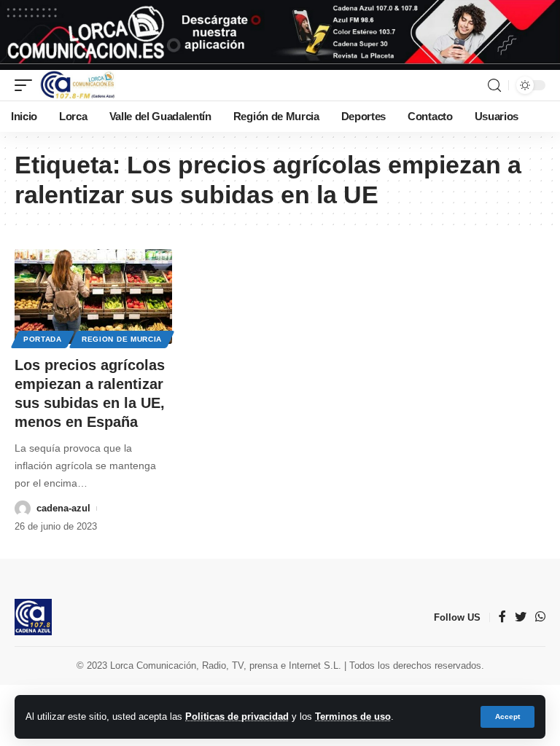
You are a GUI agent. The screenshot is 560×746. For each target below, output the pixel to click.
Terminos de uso (353, 716)
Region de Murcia (122, 339)
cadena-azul (63, 508)
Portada (42, 339)
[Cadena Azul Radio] (77, 85)
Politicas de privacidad (237, 716)
